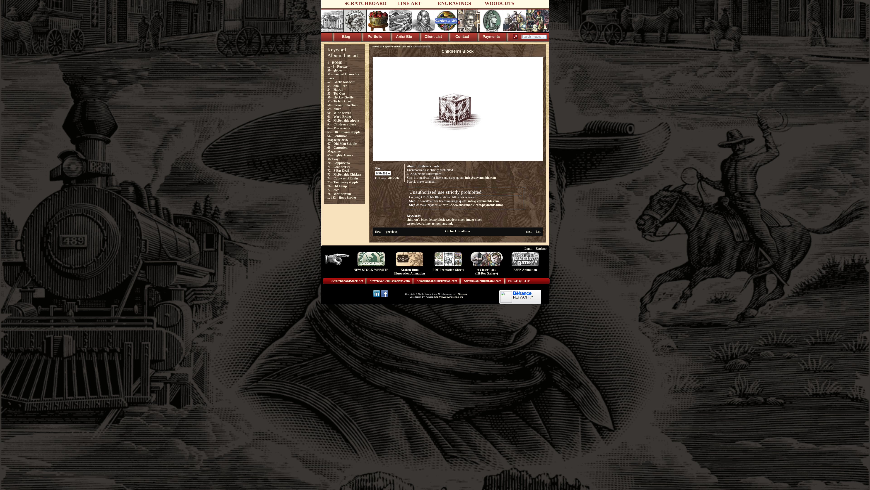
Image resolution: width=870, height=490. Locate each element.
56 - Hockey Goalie (340, 97)
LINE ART (409, 3)
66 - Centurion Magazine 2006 (337, 138)
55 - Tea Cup (336, 93)
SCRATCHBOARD (365, 3)
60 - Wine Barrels (339, 113)
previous (391, 231)
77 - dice (333, 190)
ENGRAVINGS (454, 3)
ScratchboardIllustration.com (437, 281)
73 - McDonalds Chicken (344, 174)
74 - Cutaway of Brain (342, 178)
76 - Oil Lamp (337, 186)
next (529, 231)
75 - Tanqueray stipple (342, 182)
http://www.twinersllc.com (448, 297)
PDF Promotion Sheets (448, 270)
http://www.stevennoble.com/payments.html (472, 205)
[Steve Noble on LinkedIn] (377, 296)
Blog (346, 37)
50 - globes (334, 70)
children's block (417, 219)
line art (430, 223)
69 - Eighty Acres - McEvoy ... (340, 157)
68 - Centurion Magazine (337, 149)
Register (541, 248)
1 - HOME (334, 62)
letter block (437, 219)
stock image (466, 219)
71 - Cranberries (338, 167)
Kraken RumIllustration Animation (409, 271)
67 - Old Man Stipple (342, 143)
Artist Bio (404, 37)
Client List (433, 37)
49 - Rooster (339, 66)
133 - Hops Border (343, 197)
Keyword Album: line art (396, 46)
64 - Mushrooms (338, 128)
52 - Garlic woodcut (341, 82)
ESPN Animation (525, 270)
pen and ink (444, 223)
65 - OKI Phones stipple (343, 132)
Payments (491, 37)
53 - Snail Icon (337, 86)
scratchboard (416, 223)
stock (478, 219)
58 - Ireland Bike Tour (342, 105)
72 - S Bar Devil (338, 170)
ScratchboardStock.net (347, 281)
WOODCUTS (499, 3)
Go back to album (457, 231)
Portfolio (375, 37)
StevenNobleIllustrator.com (482, 281)
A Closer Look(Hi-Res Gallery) (486, 271)
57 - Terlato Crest (339, 101)
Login (528, 248)
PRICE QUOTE (519, 281)
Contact (462, 37)
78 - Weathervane (339, 194)
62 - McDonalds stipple (343, 120)
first (378, 231)
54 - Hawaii (335, 89)
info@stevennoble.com (480, 177)
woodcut (451, 219)
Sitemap (462, 294)
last (538, 231)
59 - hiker (334, 109)
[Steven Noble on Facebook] (384, 296)
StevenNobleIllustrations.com (390, 281)
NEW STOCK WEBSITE (371, 270)
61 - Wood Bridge (339, 116)
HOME (375, 46)
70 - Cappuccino (338, 163)
